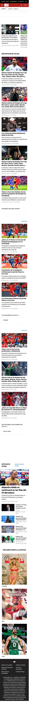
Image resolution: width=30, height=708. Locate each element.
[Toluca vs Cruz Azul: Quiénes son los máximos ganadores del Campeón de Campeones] (14, 189)
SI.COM (3, 1)
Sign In (26, 5)
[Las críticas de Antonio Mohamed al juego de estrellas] (14, 130)
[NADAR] (14, 570)
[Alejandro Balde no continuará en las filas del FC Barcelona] (14, 485)
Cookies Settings (20, 671)
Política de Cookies (20, 665)
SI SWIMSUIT (13, 1)
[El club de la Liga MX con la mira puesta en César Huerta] (10, 36)
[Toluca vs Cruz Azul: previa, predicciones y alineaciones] (14, 346)
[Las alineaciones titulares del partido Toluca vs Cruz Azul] (14, 296)
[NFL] (14, 605)
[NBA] (14, 640)
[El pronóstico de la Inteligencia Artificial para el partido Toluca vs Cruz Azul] (14, 267)
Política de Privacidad (6, 665)
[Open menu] (2, 5)
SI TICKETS (21, 1)
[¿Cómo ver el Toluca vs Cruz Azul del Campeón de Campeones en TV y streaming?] (14, 238)
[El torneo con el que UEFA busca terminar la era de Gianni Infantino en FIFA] (14, 509)
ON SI (7, 1)
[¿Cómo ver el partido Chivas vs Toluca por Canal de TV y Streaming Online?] (14, 405)
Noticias (10, 9)
